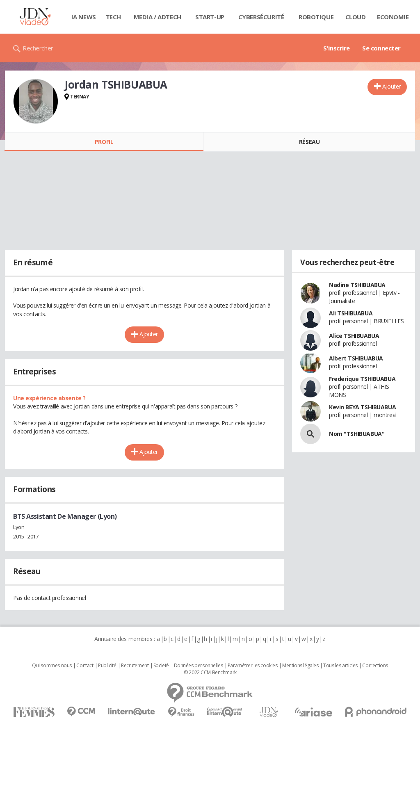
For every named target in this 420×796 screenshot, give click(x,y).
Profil (104, 142)
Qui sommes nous (52, 665)
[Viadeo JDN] (268, 712)
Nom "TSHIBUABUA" (356, 434)
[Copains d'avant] (225, 712)
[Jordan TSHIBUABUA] (35, 101)
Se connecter (381, 48)
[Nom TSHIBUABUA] (310, 434)
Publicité (107, 665)
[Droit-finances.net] (181, 712)
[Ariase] (313, 711)
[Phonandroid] (376, 712)
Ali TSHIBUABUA (350, 313)
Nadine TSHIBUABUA (357, 285)
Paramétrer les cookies (253, 665)
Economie (393, 17)
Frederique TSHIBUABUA (362, 379)
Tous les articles (340, 665)
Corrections (375, 665)
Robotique (316, 17)
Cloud (355, 17)
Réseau (309, 142)
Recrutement (134, 665)
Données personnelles (198, 665)
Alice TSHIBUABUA (354, 336)
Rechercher (38, 48)
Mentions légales (300, 665)
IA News (83, 17)
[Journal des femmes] (34, 712)
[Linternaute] (131, 712)
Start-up (209, 17)
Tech (113, 17)
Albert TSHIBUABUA (356, 358)
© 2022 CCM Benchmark (210, 672)
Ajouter (391, 86)
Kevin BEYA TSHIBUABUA (362, 407)
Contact (84, 665)
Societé (161, 665)
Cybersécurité (261, 17)
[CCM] (81, 712)
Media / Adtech (157, 17)
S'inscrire (336, 48)
